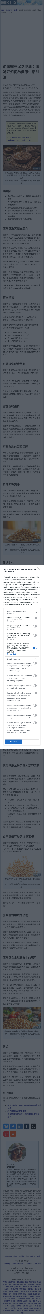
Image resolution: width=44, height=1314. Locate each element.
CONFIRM (13, 742)
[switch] (35, 618)
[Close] (39, 569)
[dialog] (22, 657)
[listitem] (22, 612)
